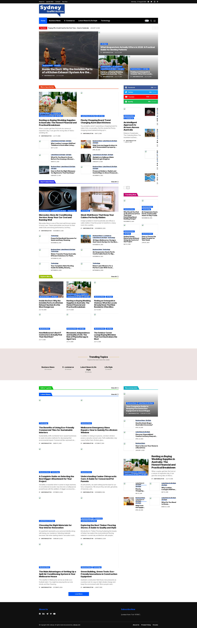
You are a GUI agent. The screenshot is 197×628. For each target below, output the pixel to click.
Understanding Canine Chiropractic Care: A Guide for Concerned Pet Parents (99, 479)
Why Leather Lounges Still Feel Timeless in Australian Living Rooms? (63, 144)
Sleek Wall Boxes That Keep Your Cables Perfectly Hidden (97, 216)
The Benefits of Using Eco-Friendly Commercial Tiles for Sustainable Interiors (56, 430)
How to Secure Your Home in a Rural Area (147, 447)
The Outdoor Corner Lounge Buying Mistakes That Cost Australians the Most (105, 336)
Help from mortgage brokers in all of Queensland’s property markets (105, 146)
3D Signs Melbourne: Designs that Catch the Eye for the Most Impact (105, 241)
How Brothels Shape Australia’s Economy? (144, 424)
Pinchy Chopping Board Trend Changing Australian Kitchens (96, 121)
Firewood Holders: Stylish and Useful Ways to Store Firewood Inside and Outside (105, 172)
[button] (153, 28)
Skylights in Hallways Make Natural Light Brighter (103, 158)
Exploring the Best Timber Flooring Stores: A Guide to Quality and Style (98, 526)
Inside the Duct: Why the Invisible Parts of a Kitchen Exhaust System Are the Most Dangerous (51, 304)
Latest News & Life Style (108, 69)
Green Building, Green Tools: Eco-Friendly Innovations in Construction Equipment (99, 574)
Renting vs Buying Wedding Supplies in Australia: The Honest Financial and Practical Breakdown (58, 122)
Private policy (146, 625)
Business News (47, 65)
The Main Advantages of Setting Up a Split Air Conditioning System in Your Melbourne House (57, 574)
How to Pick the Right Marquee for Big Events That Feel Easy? (63, 172)
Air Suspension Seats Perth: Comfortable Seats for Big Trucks (104, 253)
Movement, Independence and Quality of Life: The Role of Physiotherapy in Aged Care (78, 336)
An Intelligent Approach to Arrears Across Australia (131, 126)
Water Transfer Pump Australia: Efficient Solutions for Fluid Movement (63, 255)
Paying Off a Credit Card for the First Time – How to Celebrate (68, 28)
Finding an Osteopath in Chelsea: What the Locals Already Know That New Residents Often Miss (105, 304)
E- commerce (117, 66)
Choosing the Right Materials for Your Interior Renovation (55, 526)
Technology (71, 210)
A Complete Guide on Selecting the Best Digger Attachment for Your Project (56, 479)
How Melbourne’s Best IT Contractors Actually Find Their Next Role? (50, 335)
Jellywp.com (76, 625)
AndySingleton (49, 75)
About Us (136, 625)
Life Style (57, 65)
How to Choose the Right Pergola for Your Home (149, 238)
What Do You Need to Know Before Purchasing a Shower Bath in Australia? (62, 158)
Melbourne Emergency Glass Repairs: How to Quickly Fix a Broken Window (99, 430)
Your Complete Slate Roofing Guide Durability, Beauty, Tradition (62, 267)
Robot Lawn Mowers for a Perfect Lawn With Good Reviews (103, 267)
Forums (155, 625)
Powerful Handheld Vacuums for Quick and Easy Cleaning (64, 239)
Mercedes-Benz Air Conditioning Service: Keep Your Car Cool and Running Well (55, 217)
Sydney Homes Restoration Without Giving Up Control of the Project (131, 239)
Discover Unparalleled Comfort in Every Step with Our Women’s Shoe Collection (146, 435)
